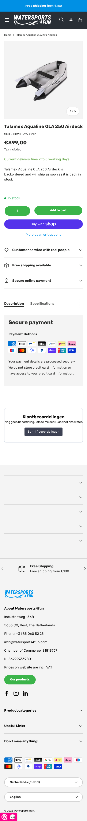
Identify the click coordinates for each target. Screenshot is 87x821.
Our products (20, 679)
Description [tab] (14, 304)
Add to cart (58, 210)
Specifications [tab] (42, 304)
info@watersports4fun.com (25, 642)
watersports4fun (24, 810)
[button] (80, 20)
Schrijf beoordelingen (43, 431)
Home (7, 35)
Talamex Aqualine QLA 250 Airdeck (36, 35)
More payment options (43, 234)
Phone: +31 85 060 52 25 (24, 634)
